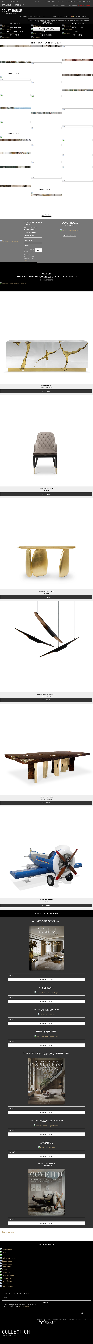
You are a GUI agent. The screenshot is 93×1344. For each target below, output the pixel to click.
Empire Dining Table (46, 797)
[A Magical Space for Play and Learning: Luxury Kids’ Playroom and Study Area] (46, 63)
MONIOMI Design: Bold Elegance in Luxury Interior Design (46, 153)
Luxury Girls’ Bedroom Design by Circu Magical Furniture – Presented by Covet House (77, 51)
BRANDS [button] (38, 2)
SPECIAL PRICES (84, 5)
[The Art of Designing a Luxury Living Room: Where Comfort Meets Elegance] (15, 185)
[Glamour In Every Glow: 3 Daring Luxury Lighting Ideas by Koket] (77, 126)
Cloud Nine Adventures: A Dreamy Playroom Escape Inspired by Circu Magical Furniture (77, 80)
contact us (87, 1319)
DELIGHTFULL (46, 696)
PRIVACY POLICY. (28, 260)
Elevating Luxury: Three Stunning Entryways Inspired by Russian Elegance (77, 151)
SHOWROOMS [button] (49, 2)
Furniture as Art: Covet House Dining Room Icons (46, 76)
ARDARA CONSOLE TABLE (46, 591)
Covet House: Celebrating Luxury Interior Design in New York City (78, 39)
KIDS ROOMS (62, 21)
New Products (35, 16)
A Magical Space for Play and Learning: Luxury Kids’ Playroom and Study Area (46, 52)
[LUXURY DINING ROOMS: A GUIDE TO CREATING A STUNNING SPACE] (15, 61)
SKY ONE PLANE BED (46, 900)
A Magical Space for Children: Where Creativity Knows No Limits (46, 105)
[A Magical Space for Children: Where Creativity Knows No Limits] (46, 113)
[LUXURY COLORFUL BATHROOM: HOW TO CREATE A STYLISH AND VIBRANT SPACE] (77, 109)
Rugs (87, 16)
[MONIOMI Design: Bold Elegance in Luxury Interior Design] (46, 162)
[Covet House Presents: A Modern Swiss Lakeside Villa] (15, 108)
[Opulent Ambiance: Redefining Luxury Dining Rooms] (77, 167)
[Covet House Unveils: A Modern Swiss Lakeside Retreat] (15, 95)
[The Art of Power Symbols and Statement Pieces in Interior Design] (46, 195)
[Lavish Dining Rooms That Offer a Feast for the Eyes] (15, 139)
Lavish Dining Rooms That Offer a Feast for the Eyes (15, 133)
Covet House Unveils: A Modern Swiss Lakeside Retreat (15, 87)
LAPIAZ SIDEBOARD (47, 385)
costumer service (75, 1319)
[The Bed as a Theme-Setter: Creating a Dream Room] (15, 46)
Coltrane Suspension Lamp (46, 694)
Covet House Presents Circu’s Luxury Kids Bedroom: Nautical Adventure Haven (46, 86)
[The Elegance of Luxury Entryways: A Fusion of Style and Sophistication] (77, 140)
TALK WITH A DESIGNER (60, 1319)
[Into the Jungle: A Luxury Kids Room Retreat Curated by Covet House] (46, 128)
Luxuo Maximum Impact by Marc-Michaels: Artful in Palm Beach (15, 146)
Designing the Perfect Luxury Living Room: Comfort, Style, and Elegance (77, 67)
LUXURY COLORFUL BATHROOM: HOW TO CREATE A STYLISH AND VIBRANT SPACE (77, 100)
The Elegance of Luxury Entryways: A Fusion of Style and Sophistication (77, 132)
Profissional (30, 229)
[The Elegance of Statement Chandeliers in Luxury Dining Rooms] (77, 180)
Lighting (67, 16)
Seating (53, 16)
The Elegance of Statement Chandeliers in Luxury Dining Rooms (77, 171)
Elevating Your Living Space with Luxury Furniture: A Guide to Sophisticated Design (15, 156)
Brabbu (46, 593)
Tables (60, 16)
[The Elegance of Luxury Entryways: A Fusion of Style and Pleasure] (46, 177)
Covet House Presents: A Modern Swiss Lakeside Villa (15, 102)
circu (46, 902)
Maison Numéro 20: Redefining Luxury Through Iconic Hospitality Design (15, 114)
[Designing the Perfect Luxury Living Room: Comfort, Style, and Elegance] (77, 75)
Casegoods (46, 16)
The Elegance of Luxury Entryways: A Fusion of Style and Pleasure (46, 170)
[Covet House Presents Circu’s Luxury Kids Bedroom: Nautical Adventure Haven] (46, 96)
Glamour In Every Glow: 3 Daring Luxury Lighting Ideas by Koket (77, 119)
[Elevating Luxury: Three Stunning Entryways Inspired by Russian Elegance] (77, 155)
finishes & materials (44, 1319)
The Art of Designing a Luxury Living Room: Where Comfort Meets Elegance (15, 182)
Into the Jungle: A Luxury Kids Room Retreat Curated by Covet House (46, 119)
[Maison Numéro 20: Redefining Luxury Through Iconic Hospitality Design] (15, 122)
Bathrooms (80, 16)
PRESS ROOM (72, 5)
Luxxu (46, 490)
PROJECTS (55, 5)
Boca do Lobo (46, 387)
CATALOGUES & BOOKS (66, 2)
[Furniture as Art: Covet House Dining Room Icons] (46, 82)
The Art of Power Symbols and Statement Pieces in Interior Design (46, 186)
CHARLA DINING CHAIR (47, 488)
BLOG (63, 5)
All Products (24, 16)
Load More (46, 215)
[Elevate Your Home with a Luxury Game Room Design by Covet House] (15, 79)
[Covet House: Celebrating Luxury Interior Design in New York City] (77, 46)
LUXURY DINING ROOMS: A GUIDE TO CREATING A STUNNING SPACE (15, 54)
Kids (73, 16)
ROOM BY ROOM (83, 2)
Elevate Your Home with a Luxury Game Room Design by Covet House (15, 72)
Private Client (31, 232)
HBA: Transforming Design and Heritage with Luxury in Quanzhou (46, 136)
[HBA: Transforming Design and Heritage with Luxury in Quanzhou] (46, 145)
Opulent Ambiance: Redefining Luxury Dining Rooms (77, 160)
